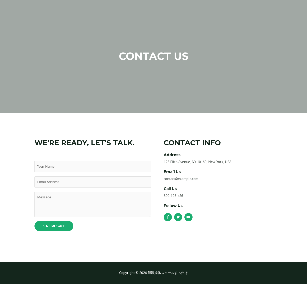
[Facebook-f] (168, 217)
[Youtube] (188, 217)
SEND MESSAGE (54, 226)
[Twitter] (178, 217)
